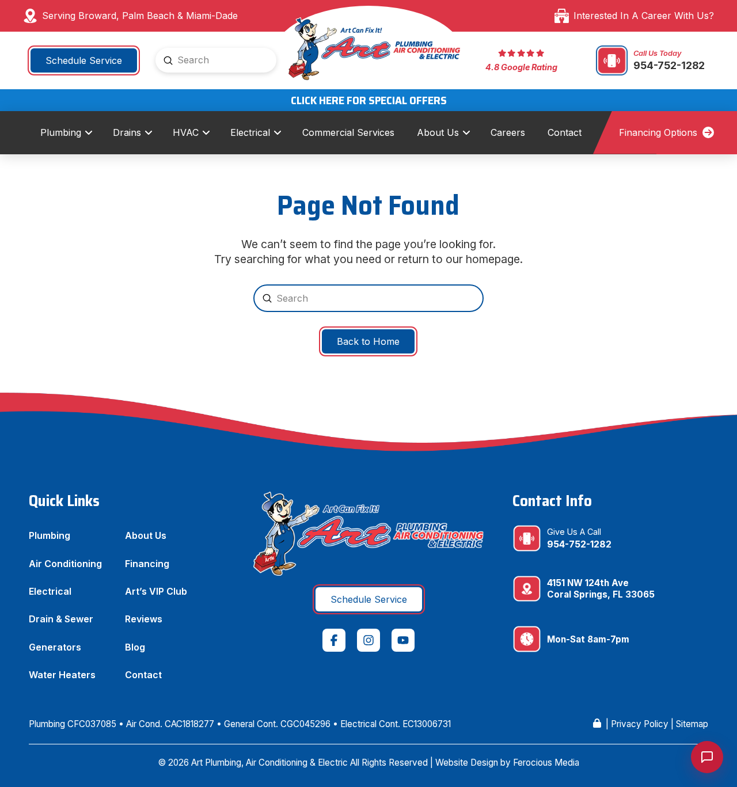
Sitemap (692, 723)
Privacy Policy (639, 723)
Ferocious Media (546, 762)
